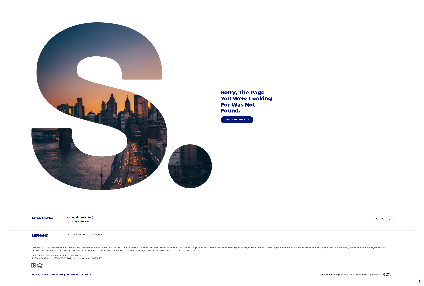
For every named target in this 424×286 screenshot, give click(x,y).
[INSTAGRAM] (383, 219)
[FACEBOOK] (376, 219)
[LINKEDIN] (389, 219)
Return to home (235, 119)
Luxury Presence (372, 275)
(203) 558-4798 (79, 221)
